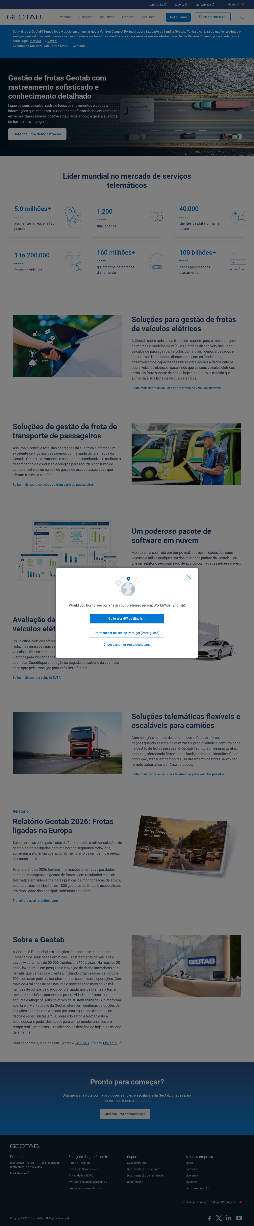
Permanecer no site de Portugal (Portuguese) (127, 633)
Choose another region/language (127, 644)
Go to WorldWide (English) (127, 618)
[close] (189, 577)
